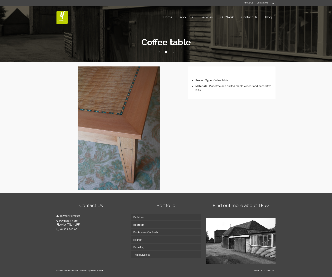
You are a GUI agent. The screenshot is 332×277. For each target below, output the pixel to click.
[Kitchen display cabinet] (173, 52)
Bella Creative (96, 270)
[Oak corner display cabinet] (159, 52)
